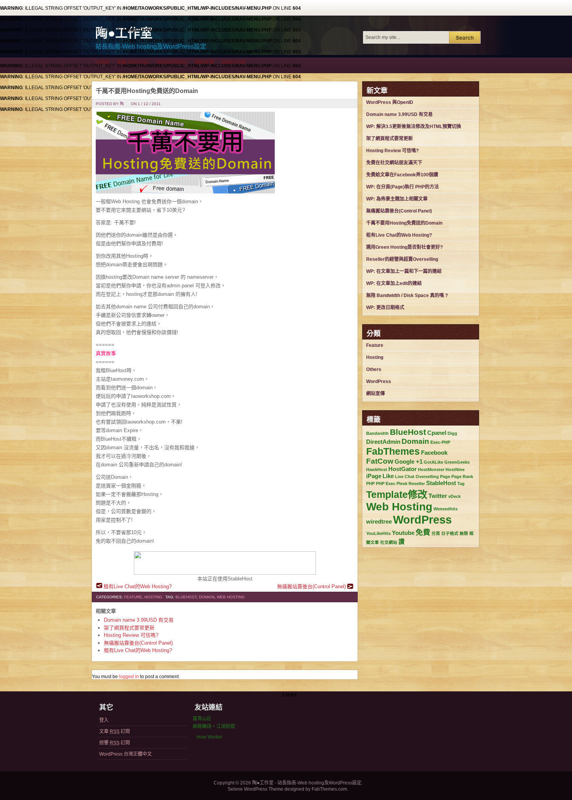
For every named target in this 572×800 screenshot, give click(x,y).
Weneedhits (445, 508)
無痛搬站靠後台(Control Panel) (311, 586)
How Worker (210, 737)
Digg (452, 433)
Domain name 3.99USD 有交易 (139, 620)
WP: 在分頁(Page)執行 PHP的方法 (402, 187)
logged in (129, 676)
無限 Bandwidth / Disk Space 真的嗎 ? (407, 295)
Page (445, 476)
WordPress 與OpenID (389, 102)
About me (233, 62)
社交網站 (388, 542)
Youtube (403, 532)
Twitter (437, 495)
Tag (461, 483)
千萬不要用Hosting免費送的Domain (147, 91)
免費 (423, 532)
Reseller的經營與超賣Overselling (402, 259)
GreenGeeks (457, 462)
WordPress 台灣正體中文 (125, 754)
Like (388, 476)
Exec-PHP (440, 442)
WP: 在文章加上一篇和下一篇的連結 (404, 271)
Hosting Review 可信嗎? (131, 635)
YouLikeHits (378, 533)
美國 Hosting (133, 62)
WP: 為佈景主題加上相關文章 (397, 199)
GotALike (433, 462)
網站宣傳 (204, 62)
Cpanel (436, 432)
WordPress (171, 62)
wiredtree (379, 521)
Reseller (417, 483)
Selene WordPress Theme (255, 789)
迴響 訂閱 (114, 742)
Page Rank (462, 476)
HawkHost (376, 469)
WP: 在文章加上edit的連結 (394, 283)
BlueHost (186, 597)
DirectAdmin (383, 441)
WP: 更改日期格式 (385, 307)
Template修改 (396, 494)
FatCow (379, 461)
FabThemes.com (329, 789)
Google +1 (409, 461)
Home (102, 62)
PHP (370, 483)
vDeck (454, 496)
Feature (133, 597)
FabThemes (393, 451)
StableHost (441, 483)
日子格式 (449, 533)
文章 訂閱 (114, 731)
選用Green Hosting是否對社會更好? (404, 247)
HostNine (455, 469)
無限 (464, 533)
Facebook (434, 452)
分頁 (436, 533)
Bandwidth (377, 433)
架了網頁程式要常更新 (129, 628)
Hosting (153, 597)
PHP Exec (385, 483)
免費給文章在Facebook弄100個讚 (402, 175)
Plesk (402, 483)
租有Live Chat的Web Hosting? (138, 586)
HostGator (402, 469)
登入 (104, 720)
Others (373, 369)
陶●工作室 (124, 33)
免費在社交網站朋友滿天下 (394, 162)
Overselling (427, 476)
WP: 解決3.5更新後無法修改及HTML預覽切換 (413, 126)
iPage (373, 476)
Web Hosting (231, 597)
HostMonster (431, 469)
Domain (206, 597)
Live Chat (404, 476)
